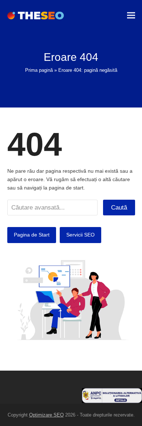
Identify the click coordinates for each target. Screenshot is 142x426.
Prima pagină (39, 70)
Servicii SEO (80, 235)
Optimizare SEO (46, 415)
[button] (131, 15)
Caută (119, 207)
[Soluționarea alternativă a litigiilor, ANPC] (112, 401)
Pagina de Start (32, 235)
